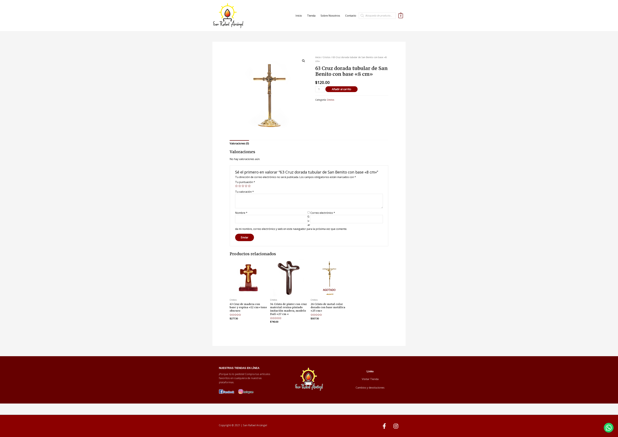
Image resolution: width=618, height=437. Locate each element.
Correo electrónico (322, 213)
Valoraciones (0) (239, 143)
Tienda (311, 15)
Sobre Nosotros (330, 15)
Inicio (298, 15)
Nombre (241, 213)
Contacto (350, 15)
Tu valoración (244, 191)
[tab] (239, 143)
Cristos (326, 57)
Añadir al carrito (341, 89)
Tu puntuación (245, 182)
